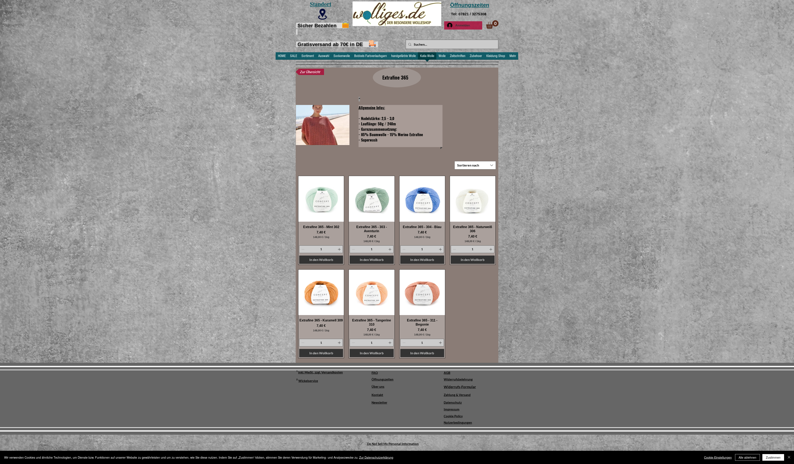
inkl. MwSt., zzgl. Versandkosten (320, 372)
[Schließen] (789, 457)
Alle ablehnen (747, 457)
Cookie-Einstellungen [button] (718, 457)
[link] (492, 24)
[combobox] (475, 165)
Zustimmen (773, 457)
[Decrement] (302, 249)
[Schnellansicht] (321, 198)
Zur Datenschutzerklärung (376, 457)
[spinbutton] (321, 249)
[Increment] (339, 249)
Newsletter (379, 402)
